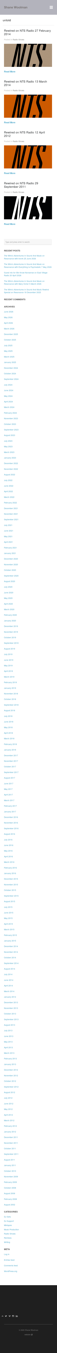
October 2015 (10, 890)
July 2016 (8, 839)
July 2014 (8, 974)
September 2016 (11, 828)
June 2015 (8, 912)
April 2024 (8, 401)
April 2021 (8, 542)
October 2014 (10, 957)
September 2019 (11, 643)
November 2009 (11, 1176)
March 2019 (9, 676)
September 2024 (11, 379)
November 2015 (11, 884)
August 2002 (9, 1204)
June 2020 (8, 592)
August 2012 (9, 1092)
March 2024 (9, 407)
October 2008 (10, 1187)
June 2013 (8, 1036)
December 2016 (11, 817)
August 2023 (9, 435)
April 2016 (8, 856)
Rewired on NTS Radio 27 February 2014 (27, 32)
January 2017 (10, 811)
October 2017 (10, 766)
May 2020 (8, 598)
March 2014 (9, 991)
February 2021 (10, 547)
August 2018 (9, 710)
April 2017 (8, 794)
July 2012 (8, 1097)
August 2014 (9, 968)
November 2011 (11, 1142)
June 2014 (8, 980)
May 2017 (8, 789)
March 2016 (9, 862)
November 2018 (11, 693)
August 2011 (9, 1159)
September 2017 (11, 772)
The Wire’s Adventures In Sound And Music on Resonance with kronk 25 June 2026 (24, 257)
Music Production (11, 1229)
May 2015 (8, 918)
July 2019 (8, 654)
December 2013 (11, 1002)
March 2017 (9, 800)
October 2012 (10, 1081)
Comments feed (11, 1265)
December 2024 (11, 367)
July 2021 (8, 525)
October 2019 (10, 637)
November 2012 (11, 1075)
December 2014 (11, 946)
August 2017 (9, 777)
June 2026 (8, 311)
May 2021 (8, 536)
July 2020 (8, 586)
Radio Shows (18, 39)
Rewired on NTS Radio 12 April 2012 (24, 134)
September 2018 (11, 704)
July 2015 (8, 907)
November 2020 (11, 564)
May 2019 (8, 665)
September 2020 (11, 575)
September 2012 (11, 1086)
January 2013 (10, 1064)
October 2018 (10, 699)
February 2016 (10, 867)
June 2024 (8, 390)
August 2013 (9, 1024)
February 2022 (10, 502)
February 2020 (10, 614)
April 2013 (8, 1047)
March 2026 (9, 328)
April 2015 (8, 923)
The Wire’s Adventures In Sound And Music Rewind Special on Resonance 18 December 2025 (26, 291)
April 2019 (8, 671)
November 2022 (11, 469)
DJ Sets (7, 1216)
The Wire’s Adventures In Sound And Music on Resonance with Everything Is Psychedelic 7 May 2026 (28, 265)
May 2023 (8, 446)
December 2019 (11, 626)
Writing (7, 1242)
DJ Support (9, 1221)
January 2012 (10, 1131)
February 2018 (10, 744)
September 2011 (11, 1154)
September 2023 (11, 429)
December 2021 (11, 508)
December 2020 (11, 558)
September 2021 (11, 519)
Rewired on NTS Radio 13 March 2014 (25, 83)
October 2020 (10, 570)
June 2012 (8, 1103)
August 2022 (9, 474)
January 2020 (10, 620)
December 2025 (11, 334)
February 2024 (10, 412)
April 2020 (8, 603)
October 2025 (10, 339)
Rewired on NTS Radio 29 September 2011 (21, 185)
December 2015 (11, 878)
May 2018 (8, 727)
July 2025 (8, 345)
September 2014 (11, 963)
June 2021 (8, 530)
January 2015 (10, 940)
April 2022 (8, 491)
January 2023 (10, 457)
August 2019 (9, 648)
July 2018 (8, 716)
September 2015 (11, 895)
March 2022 (9, 497)
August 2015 (9, 901)
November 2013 (11, 1008)
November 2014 (11, 952)
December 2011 (11, 1137)
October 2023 (10, 424)
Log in (6, 1254)
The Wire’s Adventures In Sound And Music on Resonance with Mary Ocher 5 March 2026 (24, 282)
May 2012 (8, 1109)
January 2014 (10, 996)
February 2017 (10, 805)
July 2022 (8, 480)
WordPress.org (10, 1271)
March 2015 (9, 929)
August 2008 (9, 1193)
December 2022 (11, 463)
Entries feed (9, 1259)
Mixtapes (8, 1225)
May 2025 (8, 351)
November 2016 (11, 822)
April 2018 (8, 732)
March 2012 (9, 1120)
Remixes (7, 1237)
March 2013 (9, 1053)
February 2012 (10, 1126)
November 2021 (11, 513)
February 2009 (10, 1182)
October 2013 (10, 1013)
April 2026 (8, 322)
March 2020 (9, 609)
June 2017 (8, 783)
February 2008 (10, 1199)
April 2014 (8, 985)
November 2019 (11, 631)
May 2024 (8, 396)
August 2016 (9, 834)
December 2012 (11, 1069)
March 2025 (9, 356)
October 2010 (10, 1171)
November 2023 (11, 418)
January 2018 (10, 749)
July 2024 (8, 384)
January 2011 (10, 1165)
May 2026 (8, 317)
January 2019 (10, 688)
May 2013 (8, 1041)
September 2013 (11, 1019)
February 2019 (10, 682)
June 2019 (8, 660)
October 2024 (10, 373)
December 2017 (11, 755)
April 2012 (8, 1114)
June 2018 (8, 721)
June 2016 (8, 845)
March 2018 (9, 738)
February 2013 (10, 1058)
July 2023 (8, 440)
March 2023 (9, 452)
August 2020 (9, 581)
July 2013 (8, 1030)
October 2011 (10, 1148)
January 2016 (10, 873)
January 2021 (10, 553)
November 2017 (11, 761)
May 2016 (8, 850)
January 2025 (10, 362)
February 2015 (10, 935)
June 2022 (8, 485)
